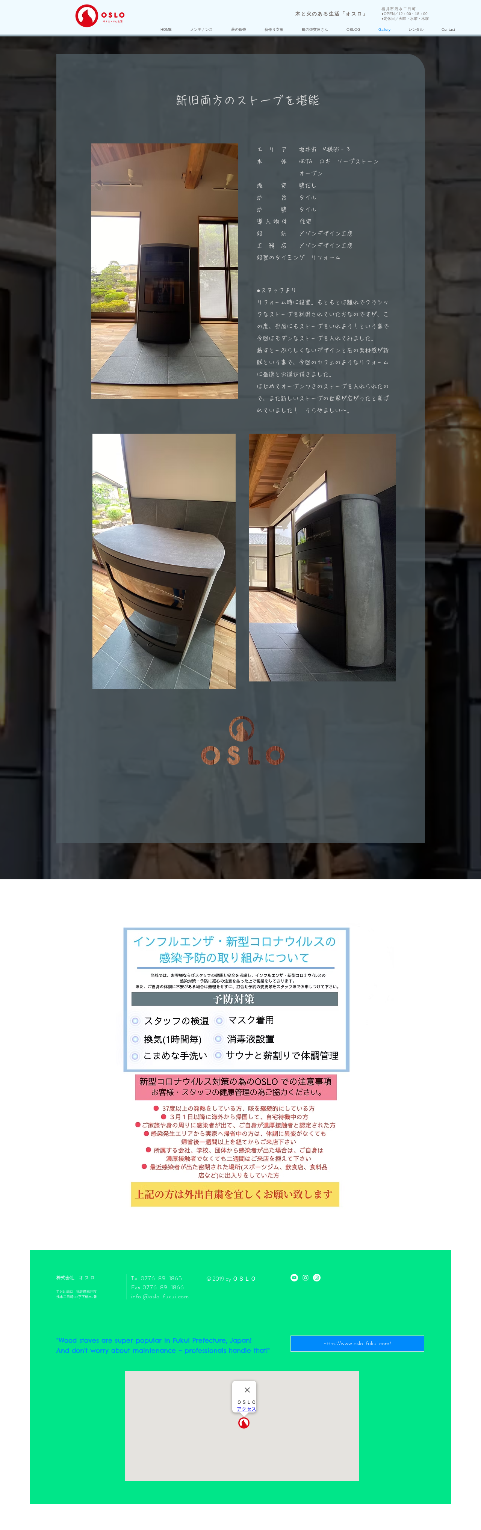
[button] (201, 29)
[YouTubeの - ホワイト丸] (294, 1277)
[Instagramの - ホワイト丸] (317, 1277)
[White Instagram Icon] (305, 1277)
